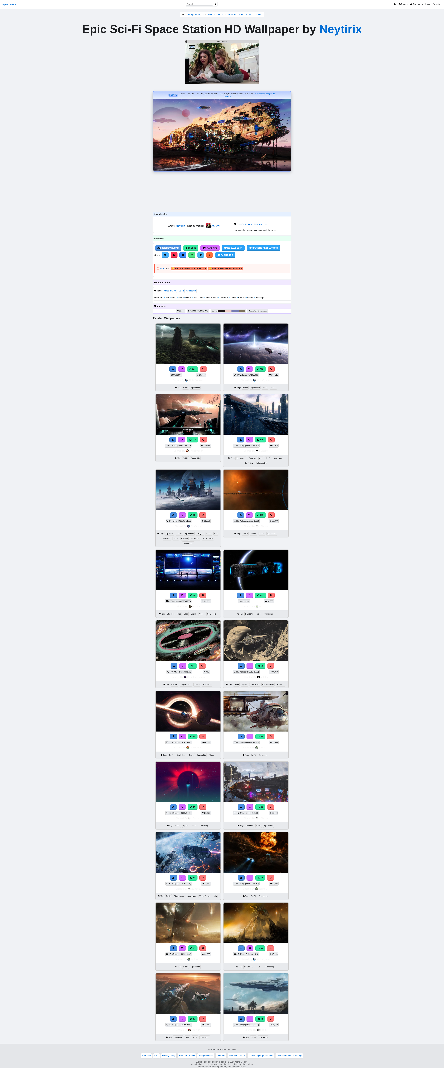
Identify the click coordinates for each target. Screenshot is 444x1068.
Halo (215, 896)
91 (193, 515)
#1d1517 (221, 311)
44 (261, 1019)
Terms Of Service (187, 1056)
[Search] (215, 4)
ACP (162, 268)
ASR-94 (215, 225)
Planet (188, 298)
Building (166, 538)
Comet (250, 298)
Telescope (259, 298)
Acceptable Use (206, 1056)
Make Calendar (233, 248)
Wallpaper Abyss (196, 14)
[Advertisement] (222, 191)
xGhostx (263, 450)
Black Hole (198, 298)
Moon (180, 298)
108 (261, 440)
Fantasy (184, 538)
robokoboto (196, 747)
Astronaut (223, 298)
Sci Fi (181, 291)
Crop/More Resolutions (263, 248)
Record (174, 684)
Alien (167, 298)
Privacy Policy (168, 1056)
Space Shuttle (211, 298)
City (260, 458)
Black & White (268, 684)
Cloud (208, 534)
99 (193, 595)
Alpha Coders (9, 4)
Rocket (233, 298)
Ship (186, 614)
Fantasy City (188, 543)
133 (194, 440)
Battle (168, 896)
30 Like (192, 248)
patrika (264, 677)
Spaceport (178, 1037)
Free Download (169, 248)
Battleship (249, 614)
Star (179, 614)
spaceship (191, 291)
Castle (179, 534)
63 (261, 948)
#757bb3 (235, 311)
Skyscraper (240, 458)
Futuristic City (261, 463)
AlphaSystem (196, 380)
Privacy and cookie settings (289, 1056)
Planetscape (179, 896)
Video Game (204, 896)
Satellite (241, 298)
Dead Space (249, 967)
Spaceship (195, 388)
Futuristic (252, 458)
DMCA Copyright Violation (261, 1056)
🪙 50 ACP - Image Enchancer (225, 268)
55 (193, 736)
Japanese (169, 534)
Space (273, 388)
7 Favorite (211, 248)
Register (437, 4)
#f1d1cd (228, 311)
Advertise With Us (237, 1056)
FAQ (156, 1056)
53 (261, 878)
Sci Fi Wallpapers (216, 14)
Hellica (196, 606)
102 (261, 595)
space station (170, 291)
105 (261, 515)
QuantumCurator (196, 677)
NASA (173, 298)
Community (417, 4)
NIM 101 (263, 606)
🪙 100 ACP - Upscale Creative (189, 268)
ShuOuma (196, 526)
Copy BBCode (225, 255)
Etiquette (221, 1056)
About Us (146, 1056)
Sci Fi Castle (207, 538)
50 (261, 666)
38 (193, 948)
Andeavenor (196, 450)
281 (194, 369)
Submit (404, 4)
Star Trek (170, 614)
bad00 (263, 1030)
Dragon (200, 534)
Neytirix (340, 29)
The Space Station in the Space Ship (245, 14)
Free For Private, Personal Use (251, 224)
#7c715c (242, 311)
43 (193, 878)
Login (427, 4)
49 (193, 807)
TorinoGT (264, 747)
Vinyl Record (185, 684)
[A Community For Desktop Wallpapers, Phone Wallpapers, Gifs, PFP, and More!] (183, 14)
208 (261, 369)
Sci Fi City (249, 463)
